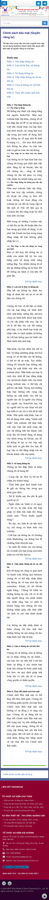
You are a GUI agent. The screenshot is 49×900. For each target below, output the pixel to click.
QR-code (8, 867)
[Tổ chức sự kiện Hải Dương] (24, 11)
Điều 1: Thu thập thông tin (20, 61)
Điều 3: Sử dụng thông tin (20, 73)
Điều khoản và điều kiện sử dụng (18, 774)
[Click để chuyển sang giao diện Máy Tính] (10, 883)
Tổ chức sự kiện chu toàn (17, 796)
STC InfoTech (28, 891)
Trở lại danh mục (33, 281)
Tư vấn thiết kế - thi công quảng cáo (23, 815)
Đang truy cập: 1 (22, 867)
